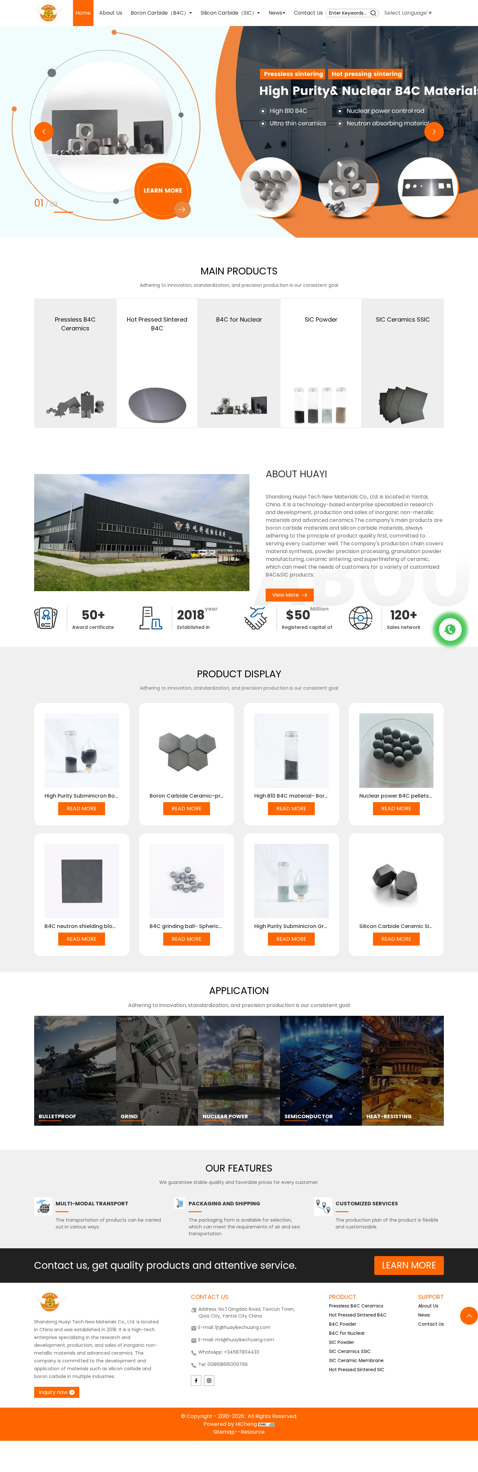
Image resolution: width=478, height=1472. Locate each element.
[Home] (48, 12)
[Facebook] (196, 1380)
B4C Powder (342, 1324)
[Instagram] (209, 1380)
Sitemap (224, 1432)
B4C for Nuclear (347, 1333)
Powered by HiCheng (231, 1424)
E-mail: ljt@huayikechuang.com (234, 1327)
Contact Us (431, 1324)
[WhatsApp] (450, 629)
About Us (428, 1306)
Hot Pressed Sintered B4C (358, 1315)
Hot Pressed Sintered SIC (356, 1369)
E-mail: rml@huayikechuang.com (236, 1339)
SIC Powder (341, 1342)
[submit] (373, 13)
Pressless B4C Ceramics (356, 1306)
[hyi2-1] (239, 132)
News (424, 1315)
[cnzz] (266, 1424)
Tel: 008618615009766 (223, 1364)
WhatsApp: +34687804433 (228, 1352)
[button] (44, 131)
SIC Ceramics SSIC (350, 1351)
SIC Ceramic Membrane (356, 1360)
